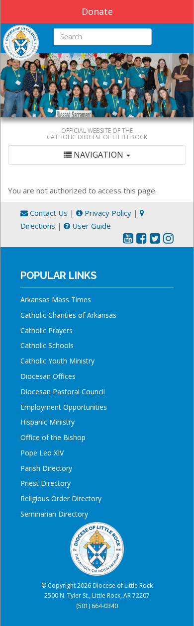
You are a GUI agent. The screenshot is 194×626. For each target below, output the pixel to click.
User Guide (90, 226)
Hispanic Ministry (47, 422)
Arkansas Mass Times (55, 299)
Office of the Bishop (53, 437)
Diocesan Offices (48, 376)
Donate (97, 11)
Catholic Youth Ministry (57, 360)
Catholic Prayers (46, 330)
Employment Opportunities (63, 407)
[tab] (97, 155)
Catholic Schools (47, 345)
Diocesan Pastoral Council (62, 391)
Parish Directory (46, 468)
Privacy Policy (107, 213)
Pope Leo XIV (42, 452)
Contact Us (48, 213)
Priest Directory (45, 483)
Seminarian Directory (54, 514)
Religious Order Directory (60, 498)
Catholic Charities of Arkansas (68, 315)
